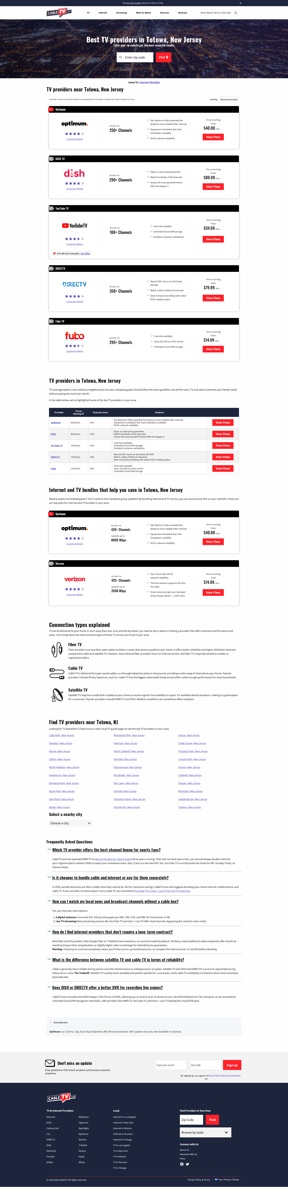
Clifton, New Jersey (59, 759)
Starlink (82, 1139)
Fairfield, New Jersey (125, 759)
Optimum (56, 422)
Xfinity (82, 1162)
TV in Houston (120, 1162)
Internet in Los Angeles (124, 1116)
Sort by (214, 99)
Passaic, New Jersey (189, 783)
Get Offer (85, 253)
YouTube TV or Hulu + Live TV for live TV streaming (162, 890)
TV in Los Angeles (121, 1145)
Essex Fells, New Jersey (62, 791)
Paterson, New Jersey (126, 743)
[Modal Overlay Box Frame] (144, 1067)
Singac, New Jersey (189, 735)
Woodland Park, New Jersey (129, 735)
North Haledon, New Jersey (64, 767)
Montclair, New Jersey (190, 791)
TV (88, 12)
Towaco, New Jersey (189, 807)
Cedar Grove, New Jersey (192, 743)
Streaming (121, 12)
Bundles (155, 82)
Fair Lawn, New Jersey (126, 783)
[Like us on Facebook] (182, 1165)
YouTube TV (57, 445)
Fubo (53, 468)
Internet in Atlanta (122, 1128)
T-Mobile (83, 1145)
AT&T (49, 1122)
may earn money (133, 2)
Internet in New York (123, 1122)
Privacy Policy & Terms (199, 1179)
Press (182, 1158)
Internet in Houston (123, 1133)
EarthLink (51, 1150)
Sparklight (84, 1128)
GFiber (49, 1162)
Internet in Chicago (122, 1139)
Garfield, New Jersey (125, 791)
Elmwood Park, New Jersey (64, 783)
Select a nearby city (65, 814)
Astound (50, 1116)
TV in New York (120, 1150)
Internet (103, 12)
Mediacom (84, 1116)
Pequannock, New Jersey (128, 767)
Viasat (81, 1156)
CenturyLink (52, 1128)
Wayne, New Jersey (59, 751)
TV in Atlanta (119, 1156)
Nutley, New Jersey (59, 807)
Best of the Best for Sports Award (113, 859)
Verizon (82, 1150)
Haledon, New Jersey (60, 743)
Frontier (50, 1156)
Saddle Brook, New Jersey (192, 799)
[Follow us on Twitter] (188, 1165)
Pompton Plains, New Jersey (129, 799)
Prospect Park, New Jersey (193, 751)
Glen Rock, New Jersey (61, 799)
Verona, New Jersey (189, 767)
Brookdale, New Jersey (126, 775)
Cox (48, 1133)
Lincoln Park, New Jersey (192, 759)
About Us (184, 1149)
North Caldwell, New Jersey (129, 751)
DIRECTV (55, 456)
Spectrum (83, 1133)
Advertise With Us (188, 1154)
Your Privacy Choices (229, 1179)
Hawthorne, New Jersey (62, 775)
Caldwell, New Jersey (190, 775)
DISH (53, 434)
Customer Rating (74, 139)
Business (182, 12)
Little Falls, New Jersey (61, 735)
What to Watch (143, 12)
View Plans (215, 137)
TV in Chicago (119, 1167)
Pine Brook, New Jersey (127, 807)
